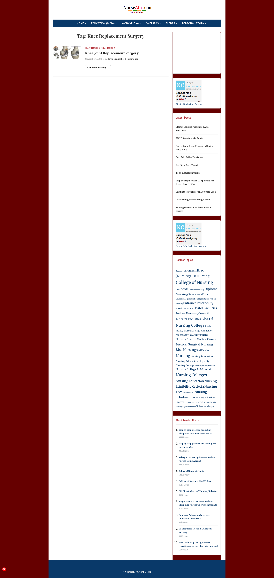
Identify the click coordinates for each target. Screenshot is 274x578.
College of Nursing (194, 282)
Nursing (183, 355)
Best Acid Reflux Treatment (190, 157)
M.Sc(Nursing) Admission (198, 330)
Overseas (152, 23)
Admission (183, 270)
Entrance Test (193, 303)
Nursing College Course (205, 365)
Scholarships (205, 406)
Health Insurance (184, 308)
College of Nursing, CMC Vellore (195, 481)
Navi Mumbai (202, 350)
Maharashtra (183, 334)
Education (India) (103, 23)
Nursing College (185, 365)
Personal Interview (192, 402)
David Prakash (114, 59)
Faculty (208, 303)
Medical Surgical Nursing (194, 344)
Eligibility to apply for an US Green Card (196, 192)
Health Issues (91, 48)
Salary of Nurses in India (191, 471)
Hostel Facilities (205, 308)
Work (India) (130, 23)
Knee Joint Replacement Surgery (112, 53)
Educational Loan (199, 294)
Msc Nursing (186, 350)
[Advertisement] (197, 52)
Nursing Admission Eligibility (192, 361)
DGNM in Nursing (196, 289)
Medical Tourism (107, 48)
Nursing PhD (188, 392)
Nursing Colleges (191, 375)
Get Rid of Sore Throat (187, 165)
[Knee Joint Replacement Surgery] (67, 53)
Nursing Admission (202, 356)
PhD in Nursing (206, 402)
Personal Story (193, 23)
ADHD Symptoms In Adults (189, 138)
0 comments (131, 59)
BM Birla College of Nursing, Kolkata (197, 491)
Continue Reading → (97, 67)
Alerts (170, 23)
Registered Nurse (189, 407)
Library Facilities (188, 319)
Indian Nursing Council (192, 313)
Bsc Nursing (200, 276)
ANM (194, 271)
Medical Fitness (206, 339)
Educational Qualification (187, 299)
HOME (80, 23)
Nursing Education (190, 381)
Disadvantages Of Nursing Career (193, 199)
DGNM (184, 289)
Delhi (178, 289)
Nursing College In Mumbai (193, 369)
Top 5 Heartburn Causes (188, 173)
